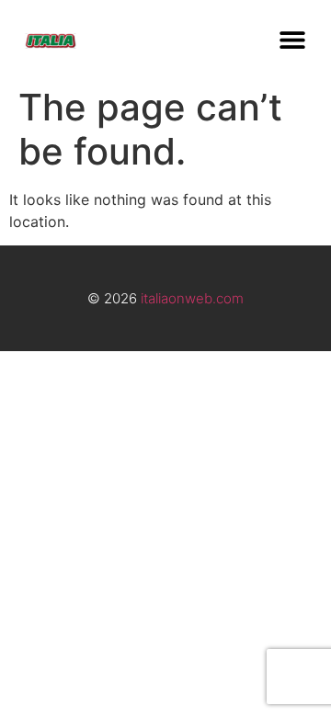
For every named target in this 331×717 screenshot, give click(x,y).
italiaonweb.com (192, 298)
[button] (292, 39)
